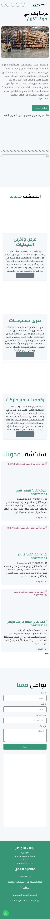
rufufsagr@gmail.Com (25, 856)
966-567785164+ (25, 863)
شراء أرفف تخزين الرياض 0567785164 (32, 556)
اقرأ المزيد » (41, 518)
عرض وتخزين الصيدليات (25, 242)
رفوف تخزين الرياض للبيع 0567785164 (31, 492)
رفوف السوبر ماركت (25, 400)
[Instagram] (13, 5)
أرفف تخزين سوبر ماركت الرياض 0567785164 (27, 623)
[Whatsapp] (18, 5)
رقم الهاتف (41, 715)
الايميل (43, 704)
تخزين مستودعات (25, 321)
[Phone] (23, 5)
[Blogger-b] (3, 5)
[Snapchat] (8, 5)
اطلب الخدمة (25, 275)
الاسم (44, 693)
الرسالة (43, 726)
